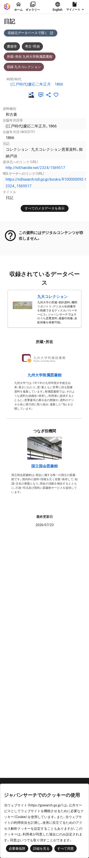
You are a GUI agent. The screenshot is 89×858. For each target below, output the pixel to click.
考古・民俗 (32, 46)
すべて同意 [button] (65, 848)
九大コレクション (52, 296)
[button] (75, 6)
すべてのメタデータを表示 (45, 208)
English (57, 9)
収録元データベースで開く (28, 33)
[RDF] (32, 95)
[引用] (42, 95)
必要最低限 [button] (17, 848)
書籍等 (12, 46)
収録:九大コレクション (24, 67)
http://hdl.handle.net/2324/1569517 (35, 167)
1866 (59, 84)
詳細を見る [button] (41, 848)
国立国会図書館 (44, 466)
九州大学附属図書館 (45, 375)
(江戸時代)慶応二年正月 (30, 84)
